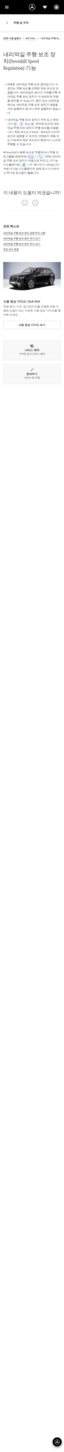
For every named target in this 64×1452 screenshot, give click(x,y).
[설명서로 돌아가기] (8, 23)
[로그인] (56, 7)
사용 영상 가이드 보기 (31, 325)
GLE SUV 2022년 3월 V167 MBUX (31, 38)
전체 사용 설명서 (12, 38)
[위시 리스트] (45, 7)
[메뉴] (7, 7)
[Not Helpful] (35, 203)
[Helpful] (25, 203)
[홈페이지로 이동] (32, 7)
